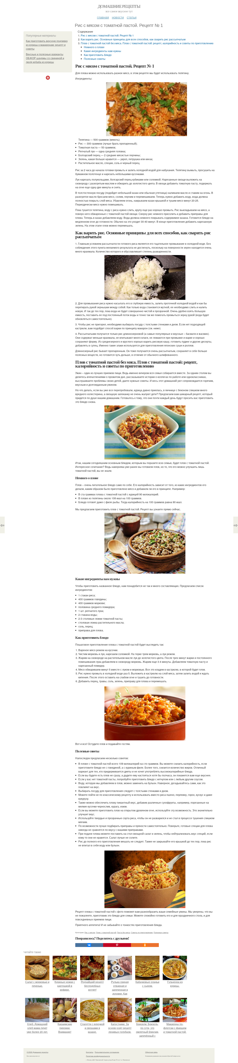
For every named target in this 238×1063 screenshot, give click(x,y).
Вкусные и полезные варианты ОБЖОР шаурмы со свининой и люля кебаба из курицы (45, 58)
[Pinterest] (117, 945)
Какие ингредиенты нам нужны (102, 51)
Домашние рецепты (119, 6)
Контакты (89, 1052)
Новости (118, 17)
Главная (103, 17)
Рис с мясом (90, 932)
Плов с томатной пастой (106, 932)
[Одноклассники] (145, 945)
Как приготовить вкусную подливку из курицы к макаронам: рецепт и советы (47, 45)
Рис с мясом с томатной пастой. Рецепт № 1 (107, 35)
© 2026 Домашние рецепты (37, 1052)
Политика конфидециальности (98, 1056)
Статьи (131, 17)
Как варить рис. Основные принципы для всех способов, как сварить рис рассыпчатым (133, 39)
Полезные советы (94, 59)
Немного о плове (94, 47)
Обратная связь (151, 1052)
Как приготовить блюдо (98, 55)
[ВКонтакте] (89, 945)
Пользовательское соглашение (107, 1052)
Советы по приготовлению (142, 932)
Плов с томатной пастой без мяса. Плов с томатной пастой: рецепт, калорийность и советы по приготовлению (147, 43)
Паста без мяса (123, 932)
